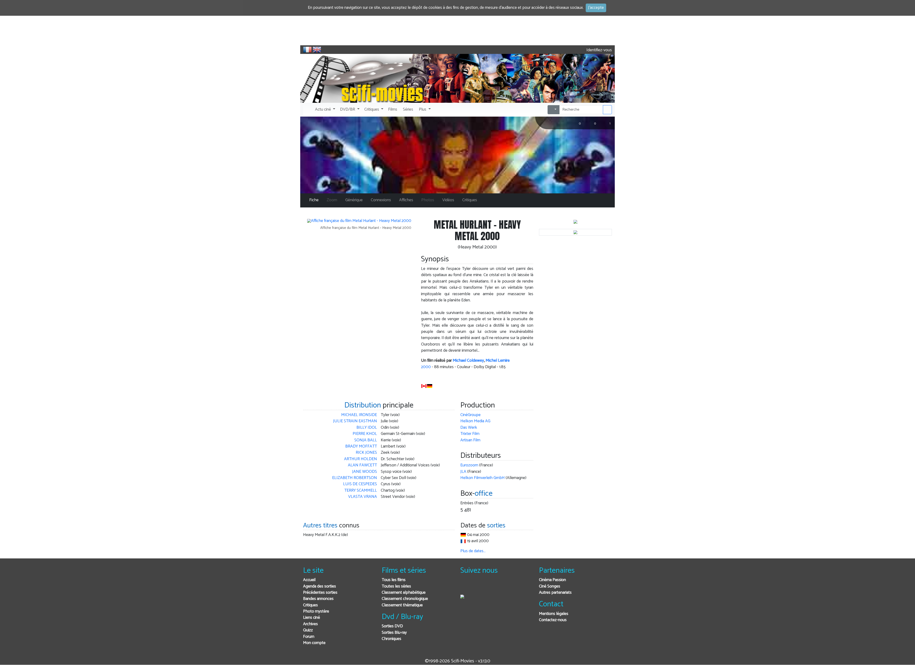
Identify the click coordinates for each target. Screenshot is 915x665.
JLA (463, 471)
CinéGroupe (470, 415)
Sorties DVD (392, 626)
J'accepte (596, 7)
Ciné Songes (549, 586)
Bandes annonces (318, 598)
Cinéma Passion (552, 580)
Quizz (308, 630)
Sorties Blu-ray (394, 632)
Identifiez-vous (598, 50)
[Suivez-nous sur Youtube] (488, 586)
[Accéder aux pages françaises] (307, 49)
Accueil (309, 580)
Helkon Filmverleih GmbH (482, 477)
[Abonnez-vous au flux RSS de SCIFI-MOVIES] (500, 586)
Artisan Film (470, 440)
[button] (324, 110)
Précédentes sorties (320, 592)
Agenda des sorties (319, 586)
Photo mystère (316, 611)
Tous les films (394, 580)
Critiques (310, 605)
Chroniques (391, 638)
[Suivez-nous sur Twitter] (477, 586)
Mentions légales (553, 613)
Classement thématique (402, 605)
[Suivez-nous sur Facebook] (465, 586)
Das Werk (468, 427)
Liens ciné (311, 617)
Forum (308, 636)
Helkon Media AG (475, 421)
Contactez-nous (553, 620)
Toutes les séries (396, 586)
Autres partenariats (555, 592)
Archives (310, 624)
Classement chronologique (405, 598)
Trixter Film (469, 433)
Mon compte (314, 642)
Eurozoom (469, 465)
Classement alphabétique (404, 592)
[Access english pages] (317, 49)
